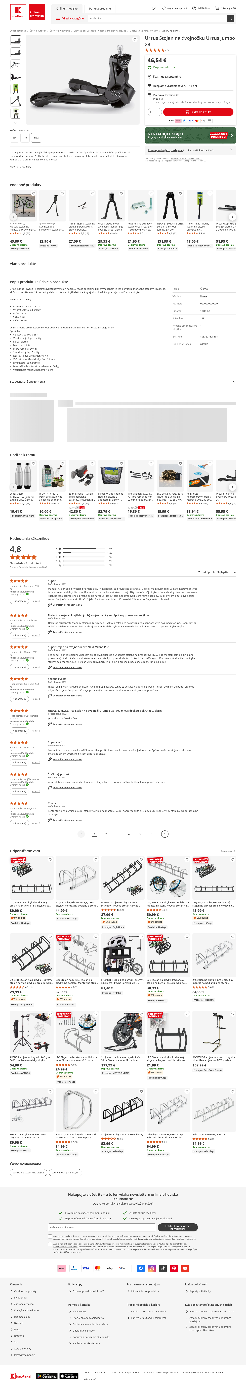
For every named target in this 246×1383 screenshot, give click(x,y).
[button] (84, 548)
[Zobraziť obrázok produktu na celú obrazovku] (83, 80)
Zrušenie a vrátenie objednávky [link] (90, 1324)
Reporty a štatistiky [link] (200, 1291)
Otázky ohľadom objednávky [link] (88, 1317)
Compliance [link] (101, 1372)
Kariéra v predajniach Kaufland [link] (148, 1311)
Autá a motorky (22, 1348)
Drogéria (19, 1335)
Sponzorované (16, 224)
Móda (17, 1329)
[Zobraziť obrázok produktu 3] (16, 65)
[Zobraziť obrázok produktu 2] (16, 52)
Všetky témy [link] (79, 1311)
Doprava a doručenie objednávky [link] (91, 1337)
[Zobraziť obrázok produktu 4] (16, 77)
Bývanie (18, 1323)
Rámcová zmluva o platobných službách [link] (211, 1311)
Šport (17, 1342)
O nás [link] (87, 1372)
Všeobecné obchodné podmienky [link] (161, 1372)
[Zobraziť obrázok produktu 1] (16, 40)
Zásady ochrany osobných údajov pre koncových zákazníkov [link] (210, 1328)
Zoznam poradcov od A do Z (88, 1291)
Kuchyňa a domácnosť (26, 1310)
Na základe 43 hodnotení (25, 563)
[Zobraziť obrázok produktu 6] (16, 101)
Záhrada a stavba (24, 1304)
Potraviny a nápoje (24, 1355)
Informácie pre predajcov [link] (145, 1291)
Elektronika (20, 1297)
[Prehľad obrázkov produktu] (16, 80)
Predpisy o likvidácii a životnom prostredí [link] (203, 1372)
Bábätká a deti (22, 1316)
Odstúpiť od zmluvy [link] (84, 1330)
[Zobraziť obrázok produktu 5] (16, 89)
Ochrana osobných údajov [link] (125, 1372)
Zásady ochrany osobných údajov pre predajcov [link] (210, 1319)
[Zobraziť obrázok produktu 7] (16, 113)
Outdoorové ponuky (25, 1291)
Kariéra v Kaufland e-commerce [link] (148, 1317)
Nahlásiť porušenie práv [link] (86, 1343)
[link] (99, 8)
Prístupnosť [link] (90, 1379)
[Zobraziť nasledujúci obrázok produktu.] (16, 123)
